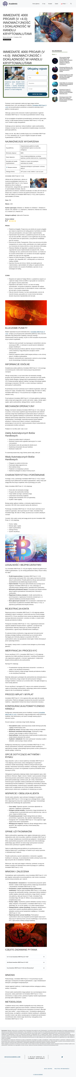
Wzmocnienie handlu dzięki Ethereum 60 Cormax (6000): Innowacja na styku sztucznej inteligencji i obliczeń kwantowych (65, 61)
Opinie (56, 3)
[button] (71, 3)
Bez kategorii (7, 39)
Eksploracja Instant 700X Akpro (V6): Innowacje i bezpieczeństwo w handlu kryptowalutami (66, 99)
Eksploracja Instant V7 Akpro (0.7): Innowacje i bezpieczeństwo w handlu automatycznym (66, 91)
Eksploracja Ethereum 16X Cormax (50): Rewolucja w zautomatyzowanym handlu (66, 69)
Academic (13, 4)
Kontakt (50, 3)
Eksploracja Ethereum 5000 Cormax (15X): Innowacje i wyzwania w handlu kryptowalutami (66, 76)
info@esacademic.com (12, 1056)
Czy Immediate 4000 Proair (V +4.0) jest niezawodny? (20, 968)
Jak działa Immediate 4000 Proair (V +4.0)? (17, 962)
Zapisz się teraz (37, 94)
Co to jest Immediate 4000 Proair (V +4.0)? (17, 956)
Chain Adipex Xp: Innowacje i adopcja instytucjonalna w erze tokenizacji (66, 84)
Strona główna (35, 3)
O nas (43, 3)
